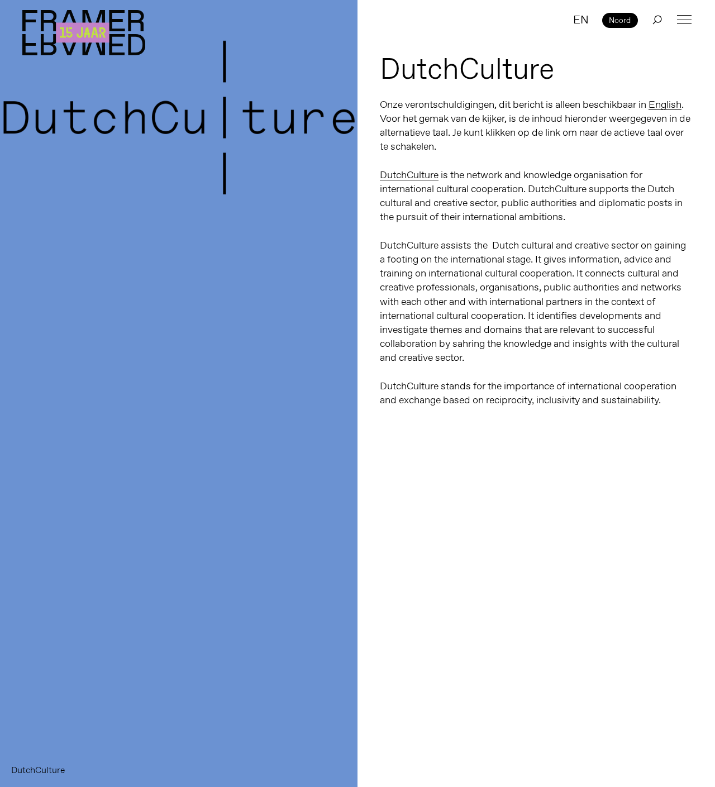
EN (581, 19)
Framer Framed (83, 32)
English (665, 104)
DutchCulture (409, 175)
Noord (620, 20)
